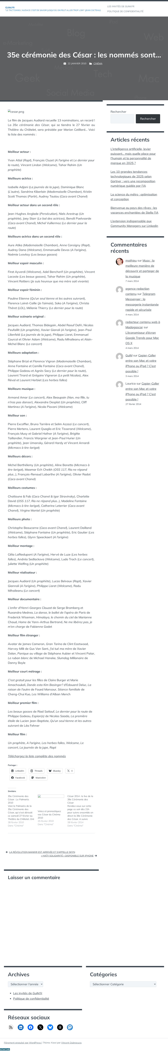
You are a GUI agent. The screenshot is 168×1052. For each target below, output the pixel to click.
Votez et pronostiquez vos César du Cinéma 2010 (49, 814)
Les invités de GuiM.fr (27, 993)
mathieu (131, 260)
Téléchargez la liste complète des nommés (37, 756)
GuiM (129, 355)
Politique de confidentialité (31, 998)
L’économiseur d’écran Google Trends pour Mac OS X (142, 338)
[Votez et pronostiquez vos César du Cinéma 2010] (51, 802)
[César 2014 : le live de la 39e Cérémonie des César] (82, 811)
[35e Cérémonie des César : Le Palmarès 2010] (23, 811)
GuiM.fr (10, 7)
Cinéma (98, 63)
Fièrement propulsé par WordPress (23, 1042)
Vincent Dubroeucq (71, 1042)
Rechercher (118, 112)
